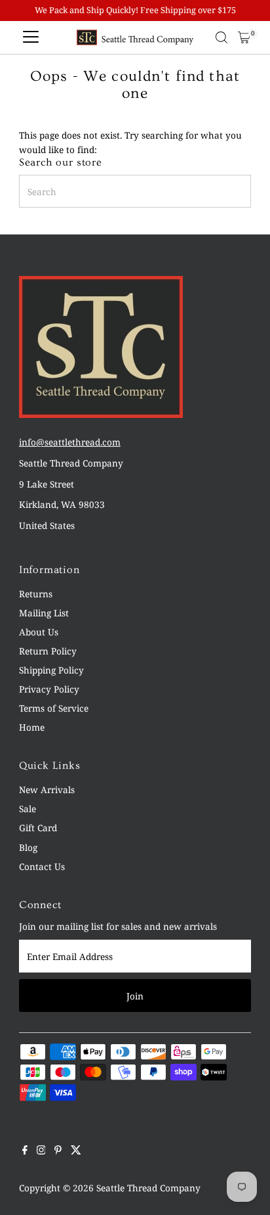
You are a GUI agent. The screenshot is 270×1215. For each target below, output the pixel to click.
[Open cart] (244, 37)
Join (135, 996)
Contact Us (42, 866)
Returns (35, 593)
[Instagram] (41, 1151)
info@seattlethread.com (70, 442)
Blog (28, 847)
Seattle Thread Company (148, 1187)
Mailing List (44, 613)
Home (32, 727)
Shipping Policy (51, 670)
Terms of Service (53, 708)
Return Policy (48, 651)
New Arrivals (47, 789)
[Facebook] (25, 1151)
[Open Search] (221, 37)
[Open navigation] (31, 37)
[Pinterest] (58, 1151)
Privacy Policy (49, 689)
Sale (27, 808)
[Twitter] (76, 1151)
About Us (38, 632)
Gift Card (38, 827)
